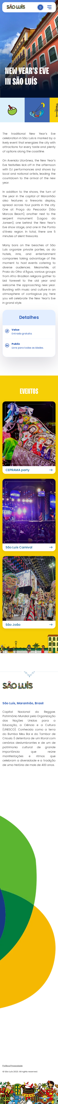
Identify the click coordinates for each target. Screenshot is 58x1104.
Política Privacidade (12, 1065)
